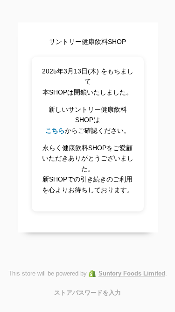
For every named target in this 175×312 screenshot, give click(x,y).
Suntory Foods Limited (131, 273)
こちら (55, 130)
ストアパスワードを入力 (87, 292)
